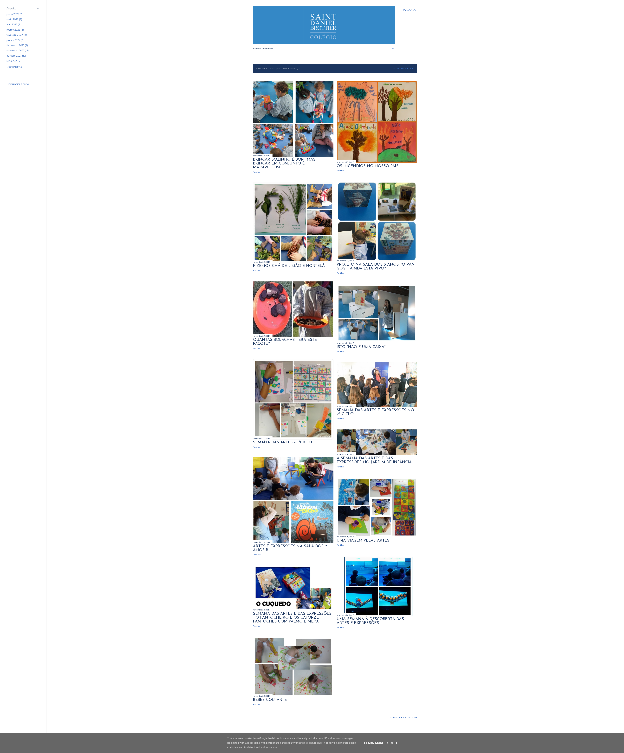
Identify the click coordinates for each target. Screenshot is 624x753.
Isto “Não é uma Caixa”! (361, 347)
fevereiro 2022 (16, 34)
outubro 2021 (15, 55)
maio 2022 (13, 19)
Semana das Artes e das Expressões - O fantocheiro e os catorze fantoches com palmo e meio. (292, 617)
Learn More (374, 743)
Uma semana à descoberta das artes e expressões (370, 621)
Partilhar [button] (256, 172)
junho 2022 (14, 14)
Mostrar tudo (403, 68)
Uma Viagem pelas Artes (363, 541)
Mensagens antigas (403, 717)
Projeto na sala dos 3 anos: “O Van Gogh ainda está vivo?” (376, 266)
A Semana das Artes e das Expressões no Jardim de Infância (374, 460)
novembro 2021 (17, 50)
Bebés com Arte (270, 700)
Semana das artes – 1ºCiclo (282, 442)
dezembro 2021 (16, 45)
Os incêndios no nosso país (367, 166)
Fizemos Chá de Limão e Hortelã (289, 266)
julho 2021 (13, 60)
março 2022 (14, 29)
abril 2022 (13, 24)
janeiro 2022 (14, 40)
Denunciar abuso (17, 84)
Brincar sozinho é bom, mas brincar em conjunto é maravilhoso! (284, 163)
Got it (392, 743)
